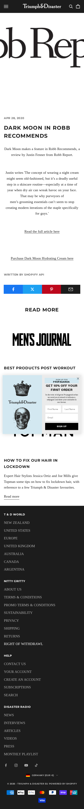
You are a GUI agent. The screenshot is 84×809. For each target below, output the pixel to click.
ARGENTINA (14, 569)
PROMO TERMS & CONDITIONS (29, 605)
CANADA (11, 562)
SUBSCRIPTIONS (17, 687)
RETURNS (12, 636)
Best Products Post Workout (40, 368)
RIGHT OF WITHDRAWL (23, 644)
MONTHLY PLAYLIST (21, 754)
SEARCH (11, 695)
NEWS (9, 715)
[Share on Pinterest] (51, 289)
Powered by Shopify (63, 783)
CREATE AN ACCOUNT (22, 680)
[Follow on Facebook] (6, 765)
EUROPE (11, 538)
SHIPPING (12, 628)
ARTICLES (12, 731)
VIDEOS (10, 738)
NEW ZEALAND (16, 523)
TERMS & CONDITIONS (23, 597)
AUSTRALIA (14, 554)
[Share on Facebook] (13, 289)
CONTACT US (15, 664)
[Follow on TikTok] (36, 765)
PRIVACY (11, 620)
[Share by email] (70, 289)
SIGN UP (62, 426)
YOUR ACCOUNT (18, 672)
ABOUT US (12, 589)
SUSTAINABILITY (18, 613)
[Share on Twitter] (32, 289)
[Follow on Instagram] (16, 765)
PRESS (9, 746)
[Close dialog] (78, 378)
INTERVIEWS (14, 723)
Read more (11, 496)
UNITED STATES (17, 530)
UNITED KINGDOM (19, 546)
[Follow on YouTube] (26, 765)
